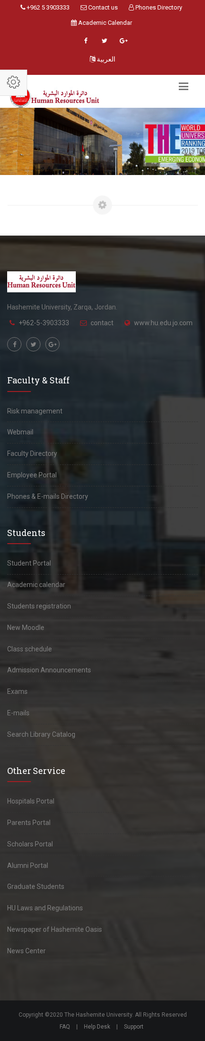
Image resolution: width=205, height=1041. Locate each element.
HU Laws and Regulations (45, 908)
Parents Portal (29, 822)
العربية (105, 59)
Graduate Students (35, 886)
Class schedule (29, 649)
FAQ (65, 1026)
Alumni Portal (27, 865)
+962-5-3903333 (44, 323)
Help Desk (97, 1026)
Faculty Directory (32, 453)
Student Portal (29, 563)
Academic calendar (36, 584)
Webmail (20, 432)
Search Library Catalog (41, 734)
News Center (26, 951)
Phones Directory (158, 7)
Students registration (39, 606)
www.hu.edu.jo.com (163, 323)
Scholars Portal (30, 844)
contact (102, 323)
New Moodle (25, 627)
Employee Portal (32, 475)
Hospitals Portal (30, 801)
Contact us (102, 7)
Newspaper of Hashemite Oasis (54, 929)
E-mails (18, 713)
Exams (17, 691)
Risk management (34, 411)
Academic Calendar (104, 22)
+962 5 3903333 (47, 7)
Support (134, 1026)
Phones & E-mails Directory (47, 496)
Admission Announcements (49, 670)
